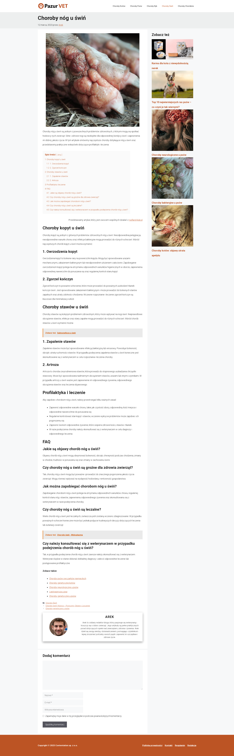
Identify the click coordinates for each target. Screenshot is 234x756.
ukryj (59, 155)
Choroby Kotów (119, 6)
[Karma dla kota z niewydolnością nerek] (172, 50)
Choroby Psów (136, 6)
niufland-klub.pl (136, 220)
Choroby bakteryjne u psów (167, 202)
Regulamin (180, 745)
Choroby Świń (167, 6)
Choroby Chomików (186, 6)
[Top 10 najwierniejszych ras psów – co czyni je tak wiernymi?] (172, 85)
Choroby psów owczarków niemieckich (67, 578)
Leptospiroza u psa (58, 591)
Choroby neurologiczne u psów (63, 587)
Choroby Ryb (152, 6)
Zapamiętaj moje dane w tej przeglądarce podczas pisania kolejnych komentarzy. (83, 716)
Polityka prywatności (152, 745)
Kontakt (168, 745)
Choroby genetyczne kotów (62, 583)
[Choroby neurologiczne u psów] (172, 130)
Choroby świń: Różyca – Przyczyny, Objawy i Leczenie (68, 606)
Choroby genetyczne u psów (62, 596)
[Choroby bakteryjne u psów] (172, 178)
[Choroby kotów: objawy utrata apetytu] (172, 226)
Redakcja (191, 745)
